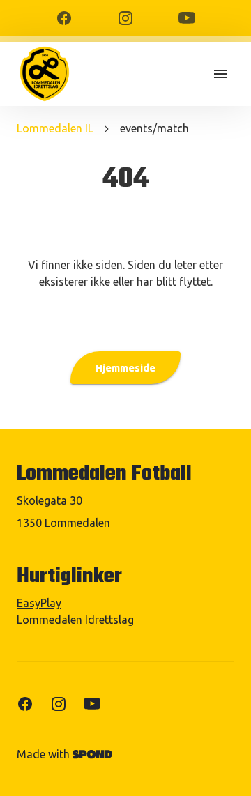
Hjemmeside (125, 368)
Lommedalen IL (55, 128)
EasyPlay (39, 603)
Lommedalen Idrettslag (75, 619)
